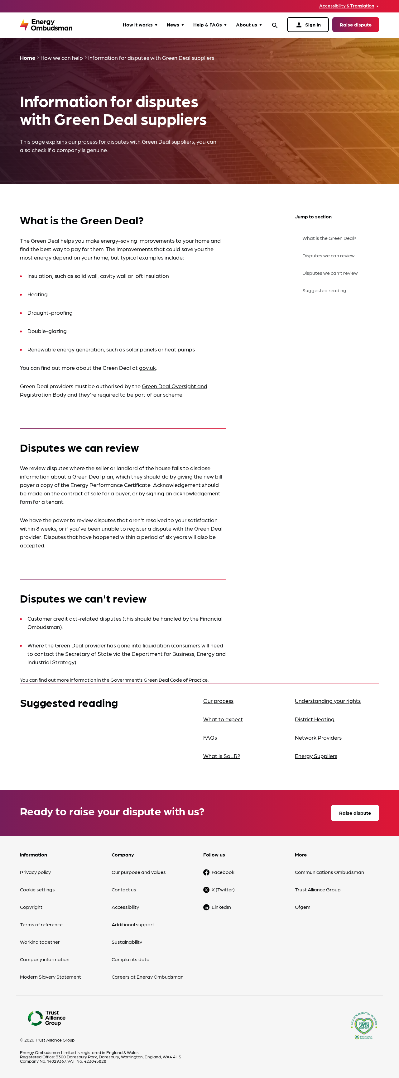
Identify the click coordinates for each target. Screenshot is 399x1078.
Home (27, 57)
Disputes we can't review (330, 273)
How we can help (62, 57)
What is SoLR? (221, 755)
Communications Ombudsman (329, 872)
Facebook (223, 872)
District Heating (314, 719)
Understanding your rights (328, 700)
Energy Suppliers (316, 755)
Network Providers (318, 737)
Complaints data (131, 959)
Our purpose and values (139, 872)
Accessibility (125, 907)
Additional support (133, 924)
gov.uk (147, 367)
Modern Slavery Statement (50, 976)
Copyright (31, 907)
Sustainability (127, 941)
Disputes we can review (328, 255)
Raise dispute (356, 24)
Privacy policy (35, 872)
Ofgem (302, 907)
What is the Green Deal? (329, 238)
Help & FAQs (207, 24)
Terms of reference (41, 924)
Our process (218, 700)
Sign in (308, 25)
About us (246, 24)
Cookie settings (37, 889)
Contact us (124, 889)
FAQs (210, 737)
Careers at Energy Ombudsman (148, 976)
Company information (45, 959)
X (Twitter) (223, 889)
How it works (138, 24)
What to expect (223, 719)
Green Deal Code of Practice (176, 679)
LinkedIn (221, 907)
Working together (40, 941)
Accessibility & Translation (346, 5)
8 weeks (46, 528)
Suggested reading (324, 290)
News (173, 24)
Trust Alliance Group (318, 889)
